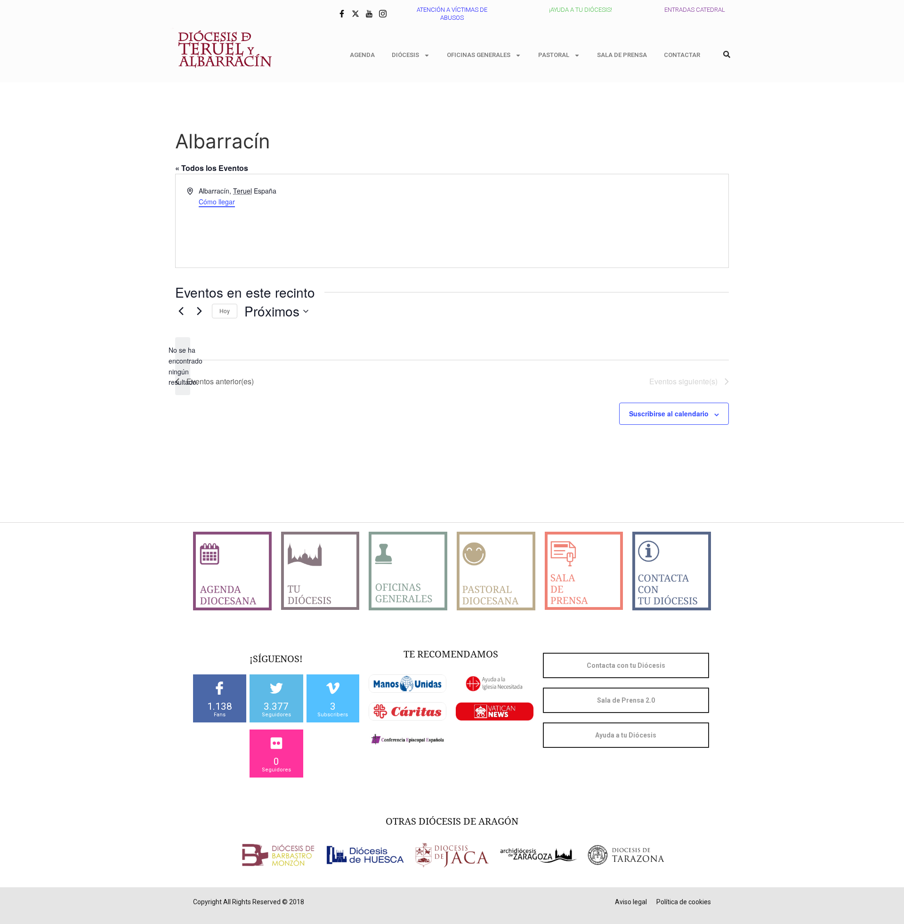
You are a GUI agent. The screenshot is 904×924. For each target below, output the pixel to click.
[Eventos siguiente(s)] (199, 311)
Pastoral (553, 54)
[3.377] (276, 688)
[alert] (182, 366)
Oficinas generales (478, 54)
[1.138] (219, 688)
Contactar (682, 54)
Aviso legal (631, 902)
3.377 (276, 706)
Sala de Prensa (622, 54)
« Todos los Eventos (211, 167)
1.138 (219, 706)
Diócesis (405, 54)
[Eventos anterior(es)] (180, 311)
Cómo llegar (217, 201)
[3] (332, 688)
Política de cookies (683, 902)
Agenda (362, 54)
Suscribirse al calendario (669, 413)
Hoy (224, 311)
